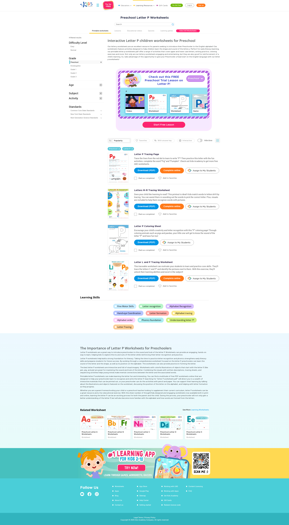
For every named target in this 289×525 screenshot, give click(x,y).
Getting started (145, 505)
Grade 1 (73, 69)
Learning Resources (143, 5)
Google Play (144, 491)
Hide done (208, 140)
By (110, 140)
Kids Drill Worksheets (187, 30)
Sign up (201, 5)
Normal (73, 50)
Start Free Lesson (164, 124)
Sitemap (142, 495)
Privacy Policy (149, 517)
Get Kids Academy (171, 495)
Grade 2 (73, 73)
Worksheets (119, 486)
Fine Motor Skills (125, 306)
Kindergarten (76, 66)
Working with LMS (171, 486)
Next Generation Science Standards (84, 118)
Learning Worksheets (200, 410)
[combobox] (121, 140)
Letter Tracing (124, 327)
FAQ (190, 491)
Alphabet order (125, 320)
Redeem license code (172, 505)
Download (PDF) (146, 170)
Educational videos (134, 31)
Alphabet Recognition (180, 306)
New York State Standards (81, 114)
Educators (124, 5)
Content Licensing (196, 486)
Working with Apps (171, 491)
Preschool (74, 62)
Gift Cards (163, 5)
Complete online (171, 170)
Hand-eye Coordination (129, 313)
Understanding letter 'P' (182, 320)
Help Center (144, 500)
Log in (189, 5)
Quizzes (151, 31)
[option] (92, 427)
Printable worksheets (100, 31)
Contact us (119, 505)
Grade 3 (73, 76)
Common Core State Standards (82, 110)
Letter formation (158, 313)
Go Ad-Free (176, 5)
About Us (118, 500)
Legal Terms (138, 517)
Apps (117, 491)
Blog (116, 495)
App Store (143, 486)
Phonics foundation (151, 320)
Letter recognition (152, 306)
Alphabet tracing (183, 313)
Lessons (117, 31)
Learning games (166, 31)
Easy (72, 46)
